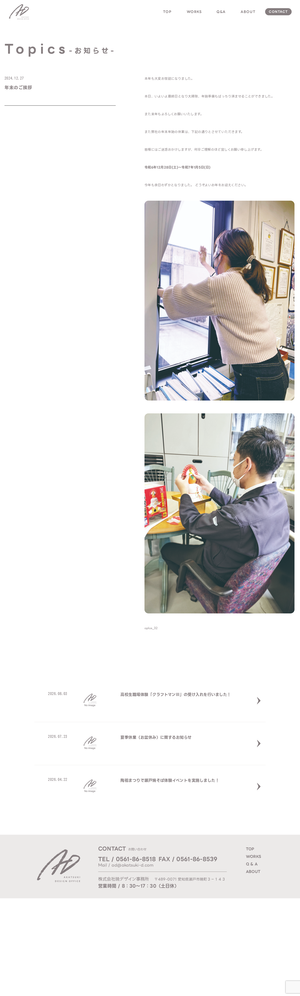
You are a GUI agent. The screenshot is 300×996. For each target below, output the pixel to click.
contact (278, 11)
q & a (252, 864)
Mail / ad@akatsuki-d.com (125, 865)
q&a (221, 11)
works (194, 11)
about (248, 11)
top (167, 11)
